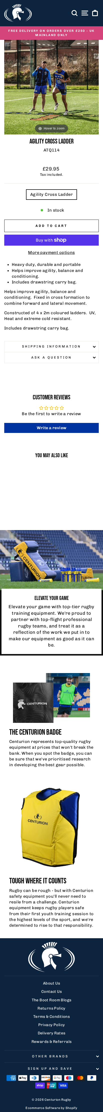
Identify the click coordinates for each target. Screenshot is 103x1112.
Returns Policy (52, 1008)
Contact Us (51, 991)
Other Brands (50, 1056)
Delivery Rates (52, 1033)
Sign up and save (50, 1068)
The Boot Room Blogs (52, 1000)
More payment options (51, 252)
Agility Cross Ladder (51, 194)
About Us (51, 983)
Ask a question (51, 357)
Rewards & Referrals (52, 1041)
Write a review (51, 427)
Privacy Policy (51, 1025)
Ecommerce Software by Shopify (51, 1108)
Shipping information (51, 346)
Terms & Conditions (51, 1016)
